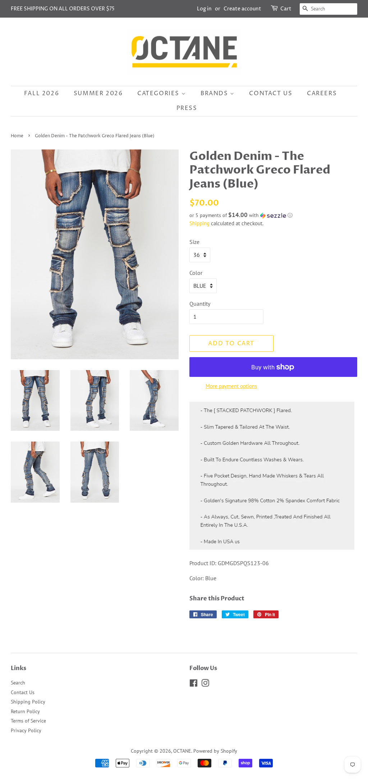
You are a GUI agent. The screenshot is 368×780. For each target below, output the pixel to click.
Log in (204, 8)
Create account (242, 8)
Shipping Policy (28, 701)
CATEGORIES (159, 93)
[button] (273, 215)
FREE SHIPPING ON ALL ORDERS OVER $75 (63, 8)
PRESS (186, 108)
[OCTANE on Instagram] (205, 684)
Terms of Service (28, 720)
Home (17, 136)
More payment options (231, 386)
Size (194, 241)
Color (195, 272)
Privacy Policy (26, 730)
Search (18, 682)
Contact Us (22, 692)
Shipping (199, 223)
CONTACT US (270, 93)
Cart (285, 8)
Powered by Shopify (215, 751)
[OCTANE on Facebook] (193, 684)
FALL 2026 (41, 93)
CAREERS (322, 93)
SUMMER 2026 (98, 93)
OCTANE (182, 751)
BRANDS (215, 93)
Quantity (199, 303)
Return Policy (25, 711)
